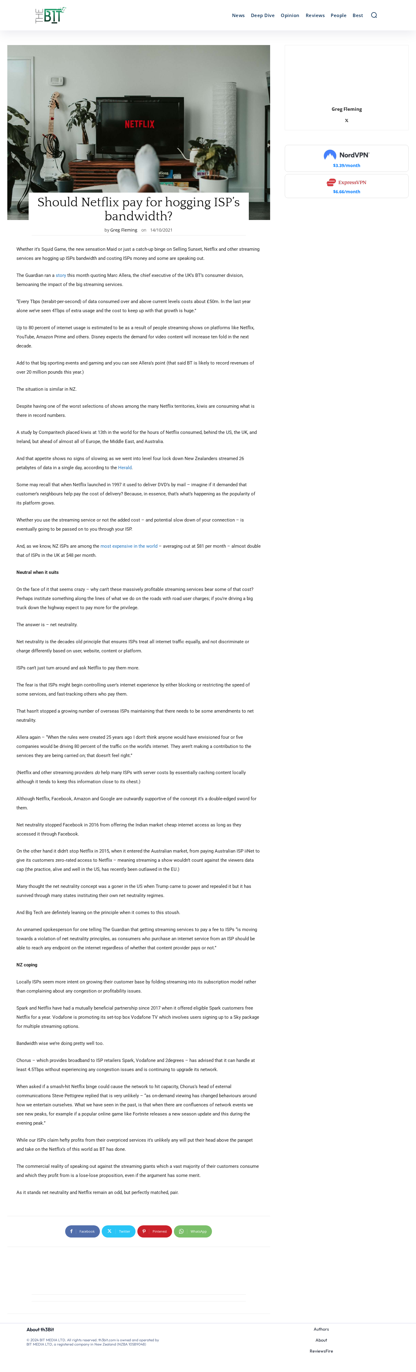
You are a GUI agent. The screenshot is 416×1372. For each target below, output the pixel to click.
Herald (124, 467)
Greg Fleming (123, 230)
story (61, 275)
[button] (374, 15)
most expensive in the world (128, 546)
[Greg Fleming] (346, 74)
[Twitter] (346, 119)
